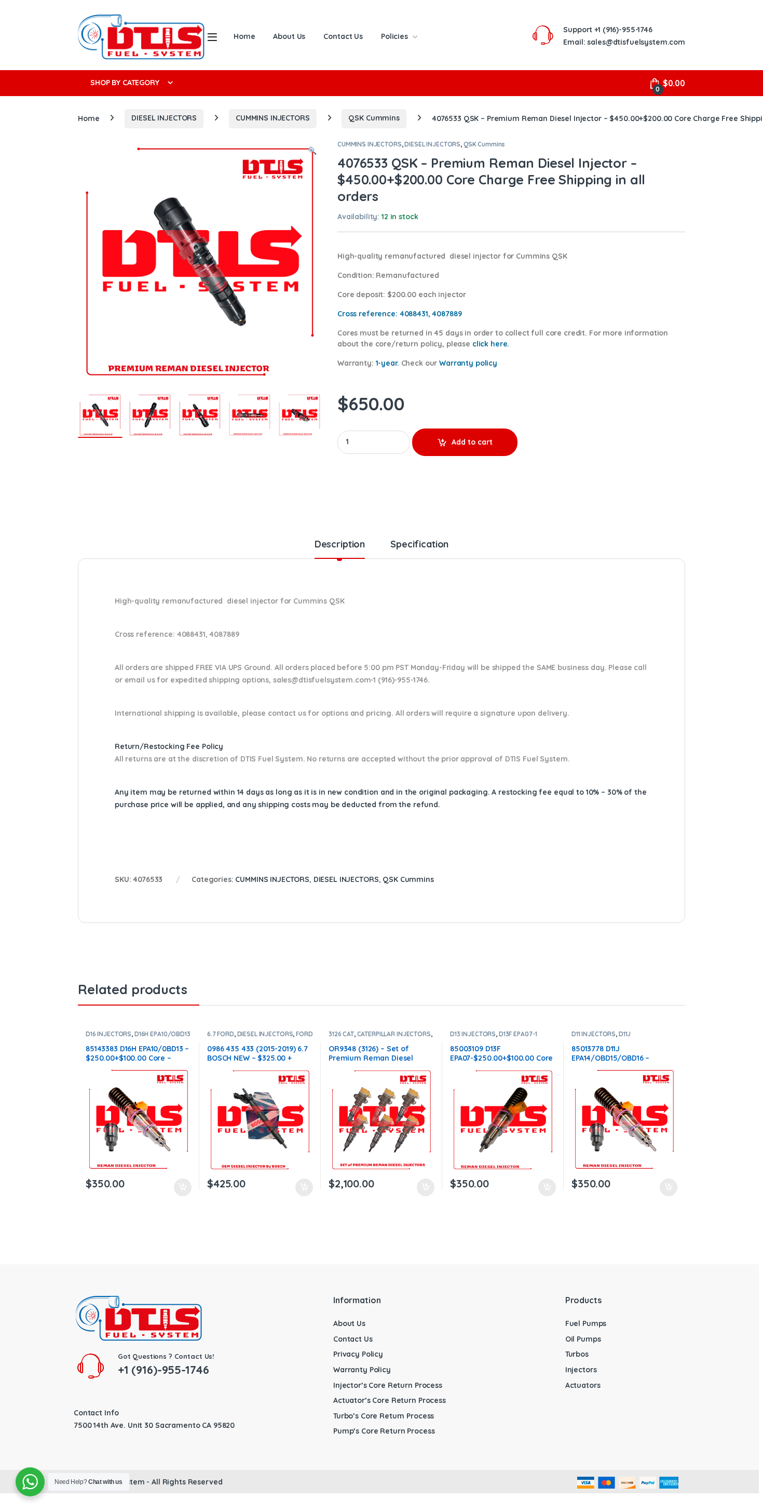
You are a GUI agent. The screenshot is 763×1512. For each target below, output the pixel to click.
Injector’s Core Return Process (387, 1385)
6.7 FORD (220, 1034)
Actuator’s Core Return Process (389, 1400)
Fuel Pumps (586, 1323)
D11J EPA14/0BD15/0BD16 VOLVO (613, 1037)
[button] (312, 151)
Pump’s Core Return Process (383, 1431)
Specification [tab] (419, 545)
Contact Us (343, 36)
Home (244, 36)
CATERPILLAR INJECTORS (394, 1034)
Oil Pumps (583, 1339)
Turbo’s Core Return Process (383, 1416)
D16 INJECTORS (108, 1034)
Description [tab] (340, 545)
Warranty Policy (362, 1369)
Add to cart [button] (183, 1187)
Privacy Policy (358, 1354)
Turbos (577, 1354)
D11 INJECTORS (593, 1034)
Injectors (581, 1369)
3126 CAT (341, 1034)
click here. (490, 344)
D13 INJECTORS (473, 1034)
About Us (289, 36)
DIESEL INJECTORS (164, 118)
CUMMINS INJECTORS (273, 118)
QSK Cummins (373, 118)
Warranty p (468, 363)
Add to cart (472, 442)
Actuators (583, 1385)
